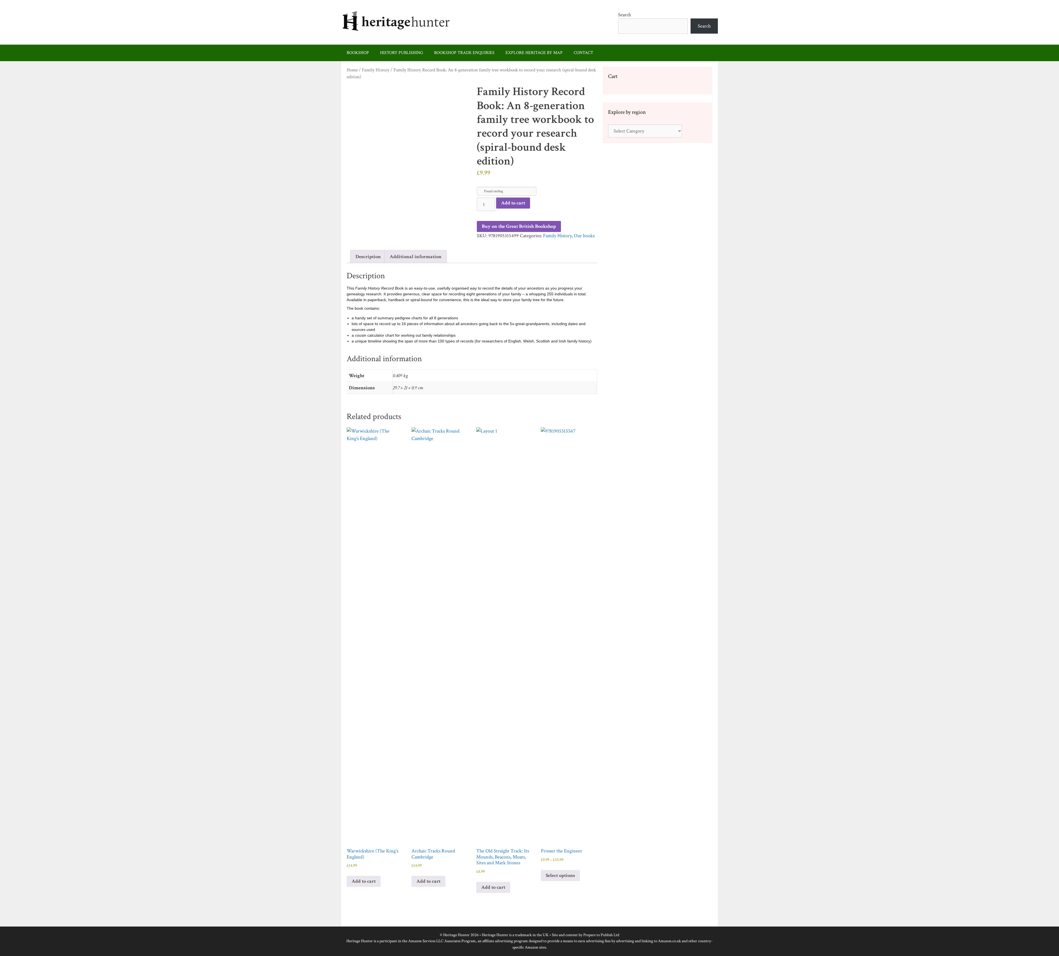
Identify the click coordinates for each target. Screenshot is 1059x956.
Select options (560, 875)
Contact (583, 53)
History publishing (401, 53)
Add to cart (513, 203)
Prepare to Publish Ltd (601, 935)
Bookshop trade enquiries (464, 53)
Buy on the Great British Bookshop (519, 226)
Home (352, 70)
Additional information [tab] (416, 256)
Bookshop (358, 53)
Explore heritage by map (534, 53)
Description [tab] (368, 256)
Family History (375, 70)
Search (624, 15)
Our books (584, 236)
